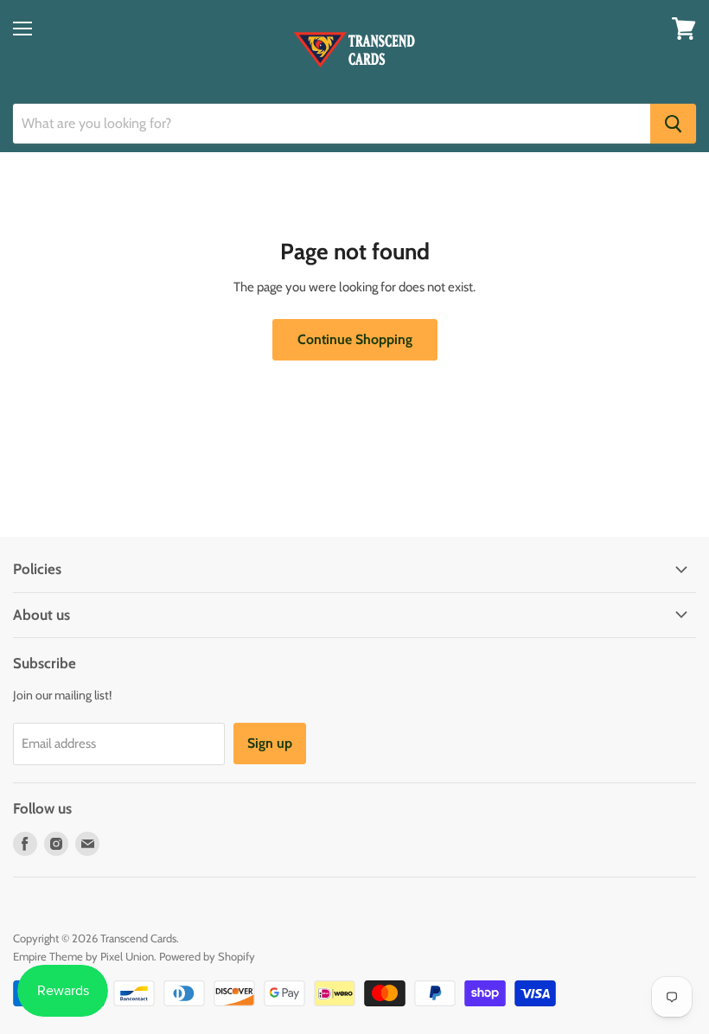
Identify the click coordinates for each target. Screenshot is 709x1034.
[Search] (673, 124)
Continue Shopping (354, 339)
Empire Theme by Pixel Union (83, 956)
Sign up (269, 743)
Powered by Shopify (207, 956)
